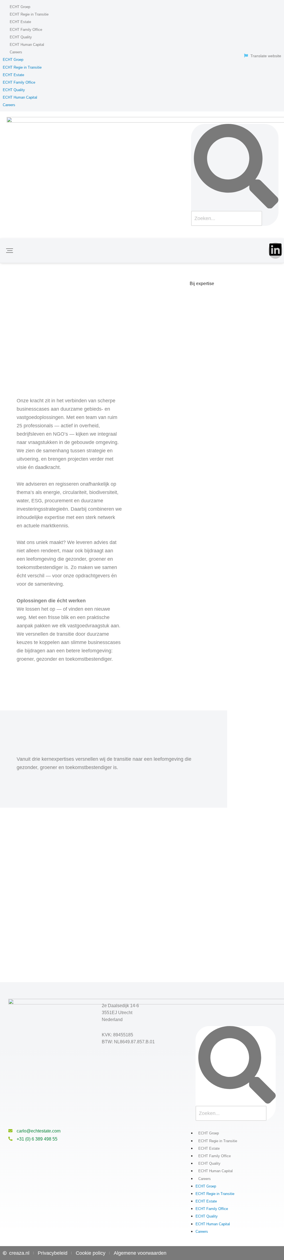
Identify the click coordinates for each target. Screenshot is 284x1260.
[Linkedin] (275, 251)
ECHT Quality (21, 37)
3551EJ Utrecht (117, 1012)
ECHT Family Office (26, 30)
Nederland (112, 1019)
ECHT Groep (20, 7)
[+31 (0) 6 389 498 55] (10, 1139)
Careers (16, 52)
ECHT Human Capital (27, 45)
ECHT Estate (20, 22)
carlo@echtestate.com (38, 1131)
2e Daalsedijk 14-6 (120, 1005)
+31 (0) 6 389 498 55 (37, 1139)
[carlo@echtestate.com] (10, 1131)
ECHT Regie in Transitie (29, 14)
